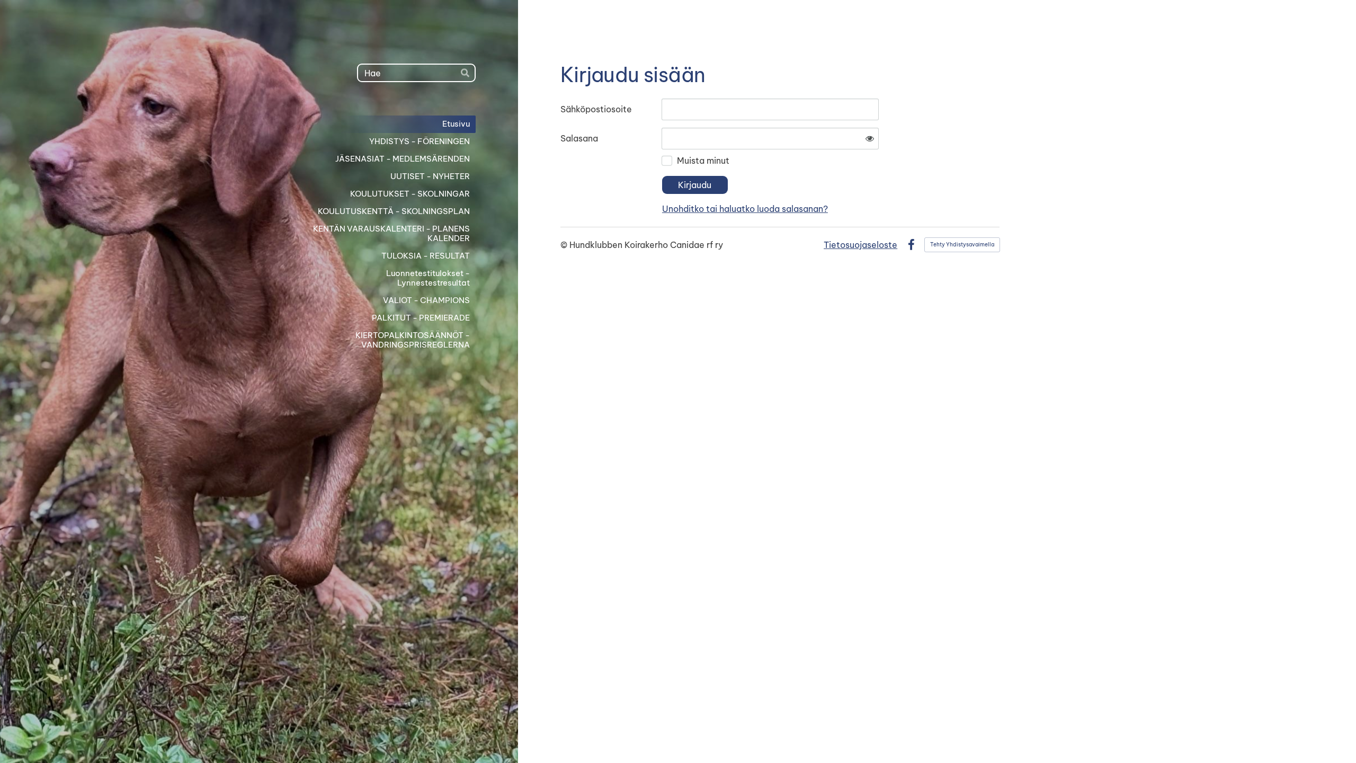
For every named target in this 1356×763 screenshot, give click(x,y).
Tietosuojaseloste (860, 244)
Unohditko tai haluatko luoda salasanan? (745, 208)
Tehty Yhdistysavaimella (962, 244)
